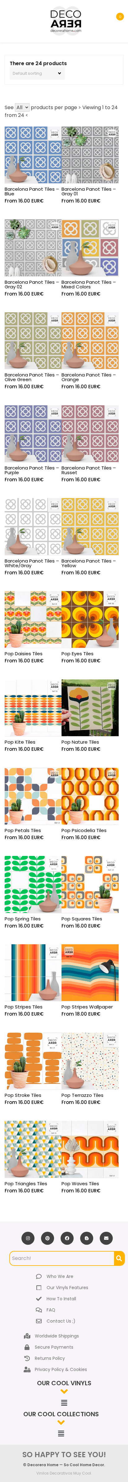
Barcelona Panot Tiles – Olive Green (32, 377)
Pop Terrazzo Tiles (82, 1095)
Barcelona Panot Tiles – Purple (32, 470)
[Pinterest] (47, 1238)
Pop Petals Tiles (23, 830)
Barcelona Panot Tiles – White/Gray (32, 563)
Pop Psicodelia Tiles (84, 830)
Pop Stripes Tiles (24, 1006)
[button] (64, 1403)
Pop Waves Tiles (80, 1183)
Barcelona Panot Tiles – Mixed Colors (89, 284)
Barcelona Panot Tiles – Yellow (89, 563)
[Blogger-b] (86, 1238)
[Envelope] (106, 1238)
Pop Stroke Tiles (23, 1095)
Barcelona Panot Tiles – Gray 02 (32, 284)
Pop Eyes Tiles (78, 653)
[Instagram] (27, 1238)
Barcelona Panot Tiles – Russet (89, 470)
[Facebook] (67, 1238)
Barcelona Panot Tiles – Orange (89, 377)
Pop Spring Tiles (23, 918)
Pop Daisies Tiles (24, 653)
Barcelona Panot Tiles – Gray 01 (89, 191)
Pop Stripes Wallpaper (87, 1006)
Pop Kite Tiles (20, 742)
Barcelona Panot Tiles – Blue (32, 191)
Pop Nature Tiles (80, 742)
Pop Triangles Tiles (26, 1183)
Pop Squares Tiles (82, 918)
